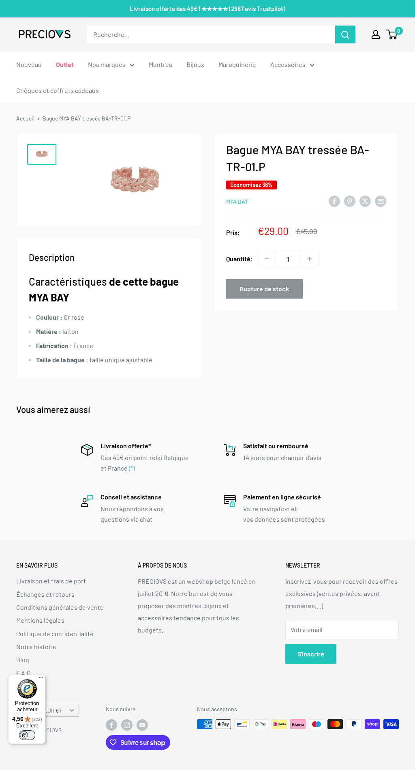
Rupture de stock (264, 289)
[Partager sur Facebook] (334, 200)
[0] (392, 34)
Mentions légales (40, 620)
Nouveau (29, 64)
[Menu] (41, 679)
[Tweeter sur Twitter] (365, 200)
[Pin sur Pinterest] (349, 200)
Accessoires (288, 64)
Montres (160, 64)
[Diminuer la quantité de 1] (266, 258)
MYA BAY (237, 201)
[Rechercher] (345, 34)
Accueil (25, 118)
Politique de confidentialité (55, 633)
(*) (132, 468)
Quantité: (239, 258)
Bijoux (195, 64)
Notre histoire (36, 646)
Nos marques (107, 64)
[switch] (27, 735)
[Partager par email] (380, 200)
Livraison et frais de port (51, 581)
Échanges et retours (45, 594)
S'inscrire (310, 654)
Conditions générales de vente (60, 607)
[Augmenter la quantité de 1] (309, 258)
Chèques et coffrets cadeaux (57, 90)
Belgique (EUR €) (41, 710)
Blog (22, 659)
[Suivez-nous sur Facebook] (111, 725)
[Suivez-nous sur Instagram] (127, 725)
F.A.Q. (24, 673)
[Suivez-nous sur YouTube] (142, 725)
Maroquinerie (237, 64)
